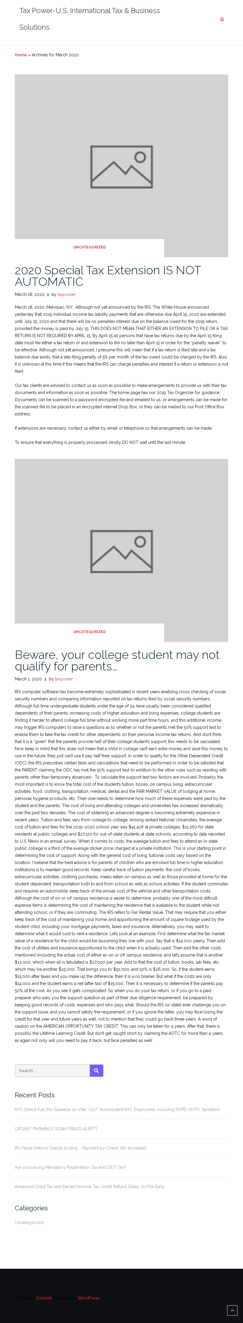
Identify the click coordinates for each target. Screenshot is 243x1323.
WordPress (89, 1298)
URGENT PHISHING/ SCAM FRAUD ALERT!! (56, 1128)
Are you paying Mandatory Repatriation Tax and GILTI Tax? (70, 1167)
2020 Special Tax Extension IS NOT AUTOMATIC (108, 275)
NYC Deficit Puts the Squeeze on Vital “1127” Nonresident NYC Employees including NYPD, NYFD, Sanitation (117, 1109)
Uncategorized (89, 247)
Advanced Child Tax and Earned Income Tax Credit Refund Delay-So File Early (89, 1186)
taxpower (67, 294)
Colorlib (44, 1298)
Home (21, 54)
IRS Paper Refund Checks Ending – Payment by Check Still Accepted (80, 1148)
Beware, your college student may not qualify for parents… (117, 660)
